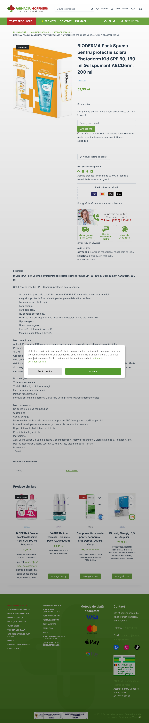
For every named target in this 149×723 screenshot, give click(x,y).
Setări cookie (45, 371)
